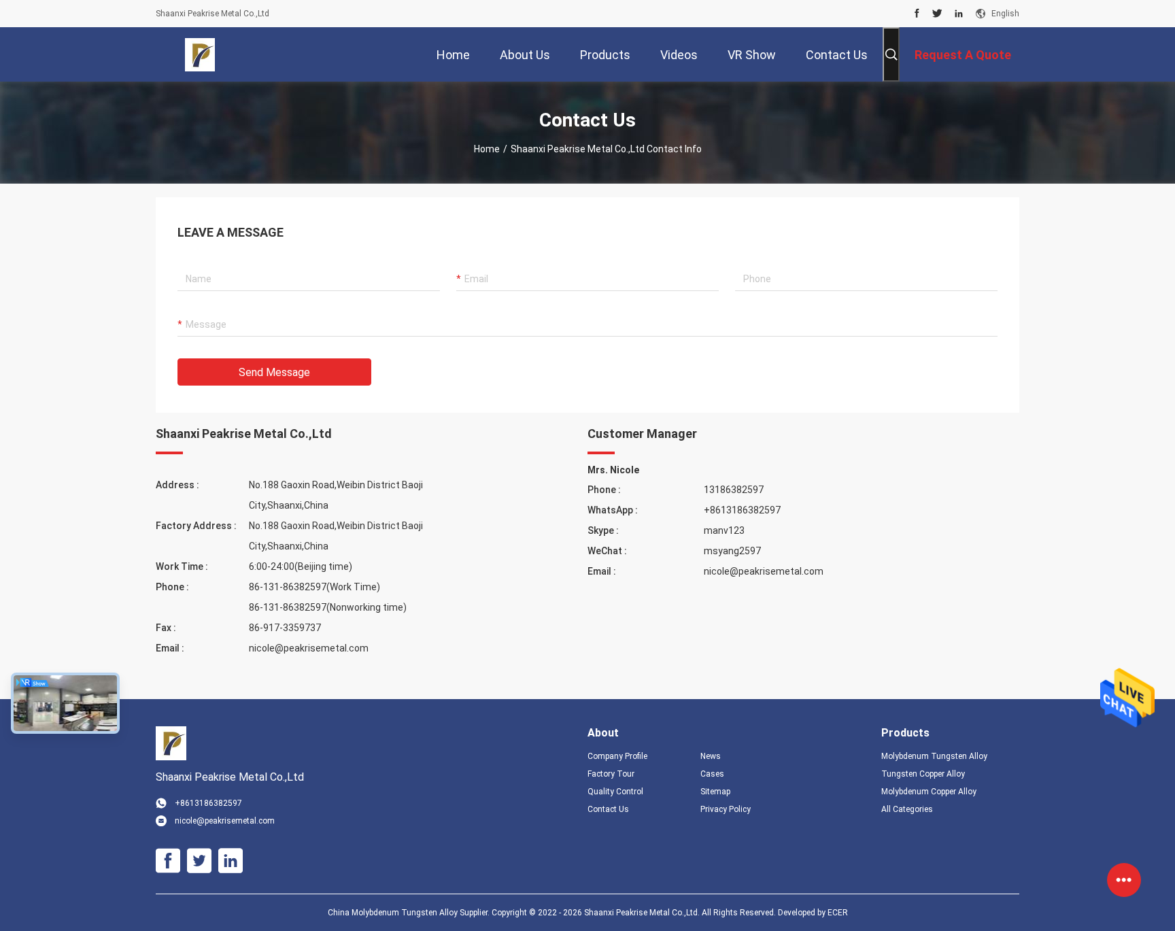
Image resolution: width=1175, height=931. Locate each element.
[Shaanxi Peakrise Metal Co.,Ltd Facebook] (917, 13)
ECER (838, 912)
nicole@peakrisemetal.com (309, 648)
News (710, 756)
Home (487, 148)
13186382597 (734, 489)
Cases (712, 774)
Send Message (274, 372)
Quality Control (615, 791)
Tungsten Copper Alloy (923, 774)
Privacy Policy (725, 809)
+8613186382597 (742, 510)
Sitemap (715, 791)
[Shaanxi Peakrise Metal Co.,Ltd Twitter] (937, 13)
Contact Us (608, 809)
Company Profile (617, 756)
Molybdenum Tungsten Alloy (934, 756)
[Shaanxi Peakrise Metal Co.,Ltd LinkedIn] (958, 13)
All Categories (907, 809)
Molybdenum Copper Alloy (928, 791)
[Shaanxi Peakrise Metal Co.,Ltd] (200, 54)
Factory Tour (611, 774)
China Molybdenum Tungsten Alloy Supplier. (410, 912)
